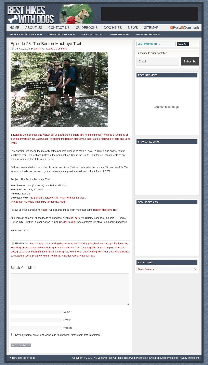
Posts (177, 27)
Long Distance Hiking (38, 255)
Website (67, 327)
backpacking (36, 243)
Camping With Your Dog (61, 34)
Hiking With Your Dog (101, 251)
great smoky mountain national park (36, 251)
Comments (191, 27)
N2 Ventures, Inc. (103, 357)
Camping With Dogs (92, 247)
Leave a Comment (56, 48)
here (45, 209)
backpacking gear (83, 243)
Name (66, 312)
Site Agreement (165, 357)
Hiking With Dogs (119, 34)
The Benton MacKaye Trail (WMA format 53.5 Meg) (57, 197)
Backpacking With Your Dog (26, 34)
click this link (69, 222)
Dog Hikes (113, 27)
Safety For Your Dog (147, 34)
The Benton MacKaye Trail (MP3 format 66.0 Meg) (38, 201)
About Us (33, 27)
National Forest (70, 255)
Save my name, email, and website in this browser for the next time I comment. (58, 335)
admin (37, 48)
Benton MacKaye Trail (105, 209)
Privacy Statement (189, 357)
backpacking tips (103, 243)
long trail (55, 255)
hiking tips (62, 251)
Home (14, 27)
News (133, 27)
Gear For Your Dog (92, 34)
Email (66, 320)
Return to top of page (23, 357)
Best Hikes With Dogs (53, 14)
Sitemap (151, 27)
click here (74, 218)
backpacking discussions (58, 243)
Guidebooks (87, 27)
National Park (87, 255)
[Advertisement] (149, 14)
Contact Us (59, 27)
